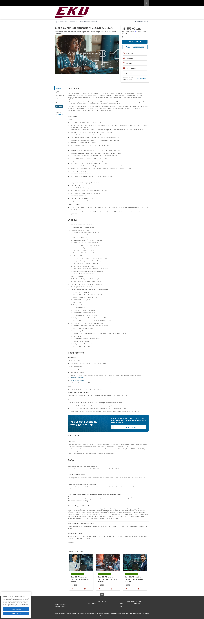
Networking (72, 21)
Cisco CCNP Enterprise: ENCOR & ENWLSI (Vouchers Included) (134, 579)
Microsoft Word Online (77, 378)
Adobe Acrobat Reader (77, 380)
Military (122, 603)
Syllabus (58, 92)
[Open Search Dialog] (146, 3)
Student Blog (137, 603)
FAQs (57, 102)
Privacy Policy (104, 615)
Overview (58, 88)
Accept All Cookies (16, 609)
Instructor (59, 99)
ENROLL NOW (135, 41)
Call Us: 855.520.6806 (141, 21)
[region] (16, 605)
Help (121, 606)
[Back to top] (102, 601)
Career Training (92, 603)
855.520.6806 (58, 114)
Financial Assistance (125, 605)
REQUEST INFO (141, 79)
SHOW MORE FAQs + (74, 542)
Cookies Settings (16, 613)
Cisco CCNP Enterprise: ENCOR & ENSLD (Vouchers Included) (107, 579)
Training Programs (64, 21)
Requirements (60, 95)
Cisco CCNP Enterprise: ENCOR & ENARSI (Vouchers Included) (80, 579)
